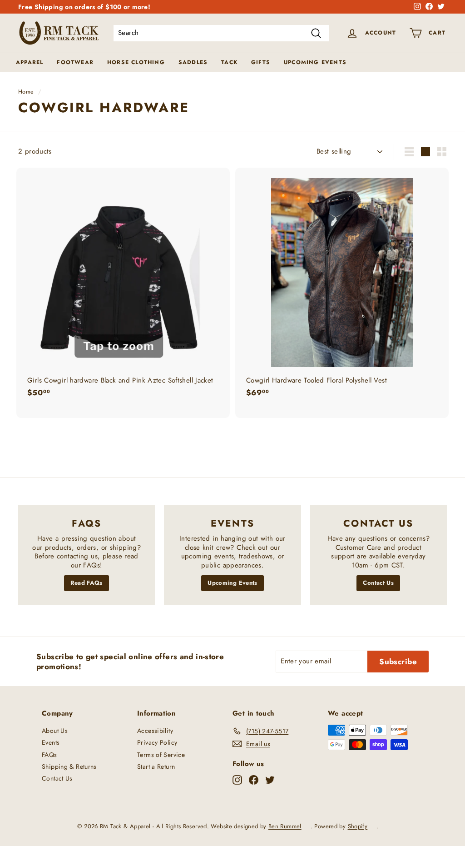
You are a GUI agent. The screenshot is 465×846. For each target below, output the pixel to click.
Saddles (193, 62)
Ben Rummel (285, 826)
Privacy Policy (157, 742)
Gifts (260, 62)
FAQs (49, 754)
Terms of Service (161, 754)
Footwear (75, 62)
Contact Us (378, 582)
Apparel (29, 62)
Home (26, 91)
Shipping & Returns (69, 766)
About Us (55, 730)
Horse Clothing (136, 62)
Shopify (358, 826)
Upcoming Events (315, 62)
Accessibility (155, 730)
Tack (229, 62)
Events (50, 742)
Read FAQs (86, 582)
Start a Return (156, 766)
